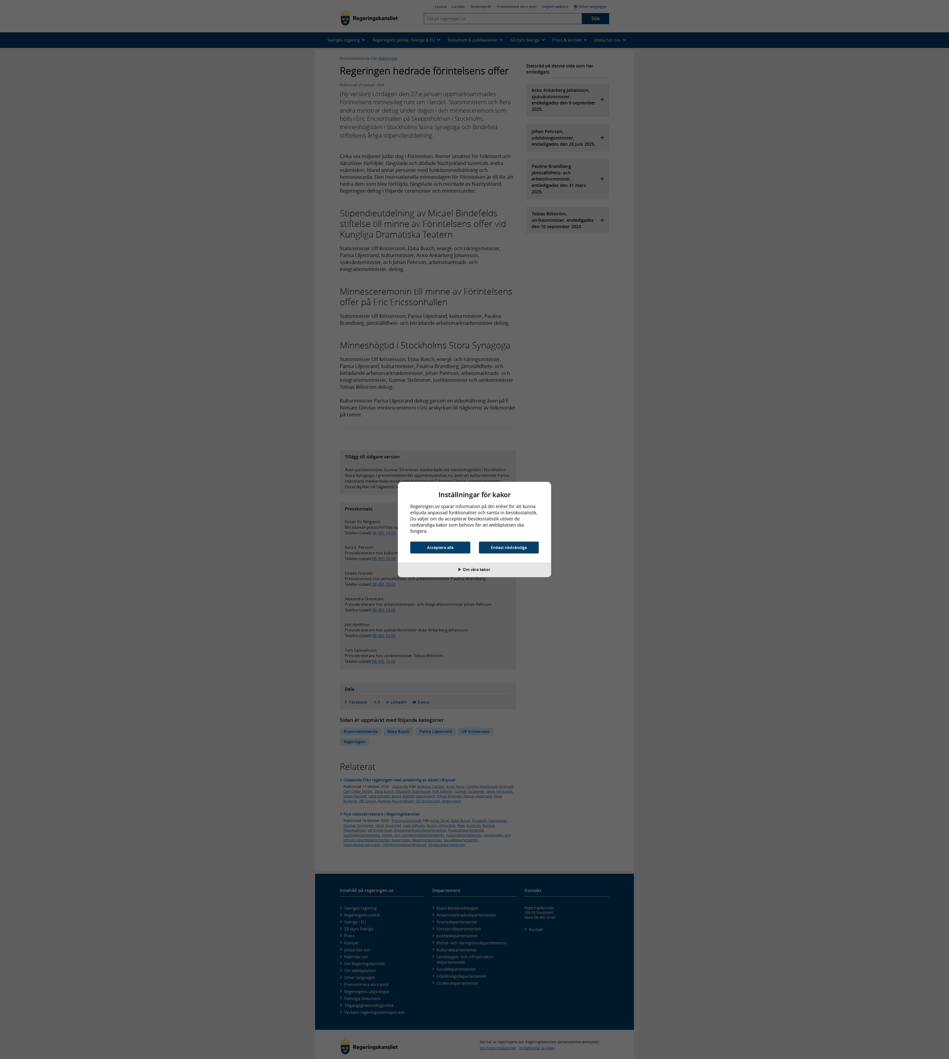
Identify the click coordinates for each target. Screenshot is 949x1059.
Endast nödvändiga (509, 547)
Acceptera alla (440, 547)
